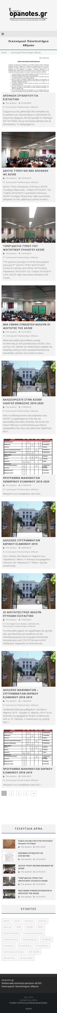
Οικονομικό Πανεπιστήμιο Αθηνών (22, 107)
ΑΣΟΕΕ (29, 927)
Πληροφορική (30, 939)
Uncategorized (13, 624)
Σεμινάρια (8, 945)
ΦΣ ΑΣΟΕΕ (34, 952)
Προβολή (46, 939)
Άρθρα (24, 624)
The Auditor (11, 103)
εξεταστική (9, 958)
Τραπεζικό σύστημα (13, 952)
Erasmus (29, 921)
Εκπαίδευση (33, 624)
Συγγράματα (25, 945)
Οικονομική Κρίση (34, 933)
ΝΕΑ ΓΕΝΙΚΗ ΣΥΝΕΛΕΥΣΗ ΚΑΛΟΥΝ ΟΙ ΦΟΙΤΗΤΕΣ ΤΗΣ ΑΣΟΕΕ (35, 892)
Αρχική (29, 1008)
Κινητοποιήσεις (11, 933)
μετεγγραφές (26, 958)
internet (42, 921)
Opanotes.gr (8, 980)
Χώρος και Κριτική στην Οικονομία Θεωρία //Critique (35, 842)
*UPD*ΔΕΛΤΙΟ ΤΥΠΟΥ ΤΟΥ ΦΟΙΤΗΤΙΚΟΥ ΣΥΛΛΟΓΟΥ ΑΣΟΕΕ (33, 879)
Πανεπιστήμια (10, 939)
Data (17, 921)
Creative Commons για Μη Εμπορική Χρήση (28, 1003)
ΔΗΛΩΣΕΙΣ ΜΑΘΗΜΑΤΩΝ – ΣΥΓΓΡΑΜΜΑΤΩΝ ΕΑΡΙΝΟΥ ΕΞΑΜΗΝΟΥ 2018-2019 (20, 693)
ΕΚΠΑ (40, 927)
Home (4, 52)
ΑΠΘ (19, 927)
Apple (6, 921)
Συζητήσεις (42, 945)
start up (7, 927)
